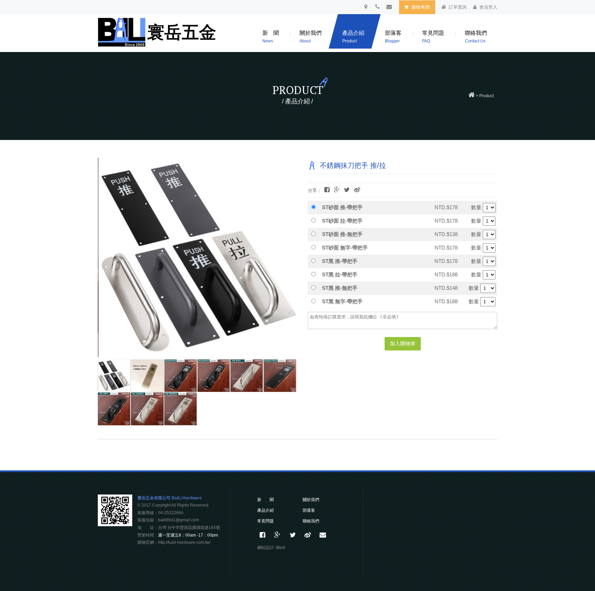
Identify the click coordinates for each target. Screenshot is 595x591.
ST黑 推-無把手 (339, 288)
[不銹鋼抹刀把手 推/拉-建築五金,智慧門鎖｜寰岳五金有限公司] (347, 190)
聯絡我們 (476, 36)
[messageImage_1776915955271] (246, 375)
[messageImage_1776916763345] (114, 375)
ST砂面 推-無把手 (342, 234)
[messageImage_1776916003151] (213, 375)
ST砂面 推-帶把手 (342, 207)
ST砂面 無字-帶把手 (345, 248)
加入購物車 (403, 343)
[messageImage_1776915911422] (147, 409)
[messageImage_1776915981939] (180, 375)
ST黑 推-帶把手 (339, 261)
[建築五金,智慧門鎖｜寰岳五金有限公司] (293, 535)
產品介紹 (353, 36)
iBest (280, 547)
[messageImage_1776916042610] (114, 409)
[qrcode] (115, 524)
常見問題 (433, 36)
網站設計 (265, 547)
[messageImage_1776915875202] (180, 409)
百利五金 (158, 35)
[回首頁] (471, 95)
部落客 (393, 36)
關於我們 (311, 36)
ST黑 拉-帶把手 (339, 274)
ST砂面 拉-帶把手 (342, 221)
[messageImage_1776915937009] (147, 375)
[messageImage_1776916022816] (279, 375)
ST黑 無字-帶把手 (342, 301)
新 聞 (270, 36)
